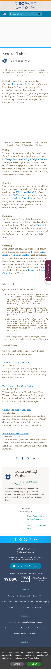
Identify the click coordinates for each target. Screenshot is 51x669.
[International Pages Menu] (4, 14)
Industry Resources (35, 622)
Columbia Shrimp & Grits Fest (16, 410)
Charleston (27, 255)
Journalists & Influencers (12, 602)
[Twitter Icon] (25, 539)
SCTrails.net (39, 628)
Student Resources (12, 628)
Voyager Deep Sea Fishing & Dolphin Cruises (26, 159)
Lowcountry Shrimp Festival (15, 362)
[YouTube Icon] (35, 539)
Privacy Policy (14, 596)
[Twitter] (28, 458)
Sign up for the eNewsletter (27, 566)
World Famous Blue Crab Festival (18, 386)
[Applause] (17, 458)
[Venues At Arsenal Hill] (39, 579)
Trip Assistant (48, 269)
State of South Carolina (32, 602)
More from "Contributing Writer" (25, 483)
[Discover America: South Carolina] (10, 579)
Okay (34, 664)
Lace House (32, 633)
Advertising (22, 622)
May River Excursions (22, 198)
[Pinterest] (34, 458)
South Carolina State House (30, 607)
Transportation (20, 633)
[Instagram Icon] (20, 539)
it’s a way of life (19, 84)
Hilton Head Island (25, 192)
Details (17, 664)
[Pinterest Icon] (30, 539)
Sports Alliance (27, 628)
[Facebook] (23, 458)
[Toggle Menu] (47, 14)
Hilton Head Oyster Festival (15, 433)
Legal (45, 602)
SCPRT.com (13, 607)
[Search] (39, 14)
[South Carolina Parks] (24, 579)
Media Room (11, 622)
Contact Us (37, 596)
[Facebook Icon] (15, 539)
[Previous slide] (6, 123)
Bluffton (17, 195)
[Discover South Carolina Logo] (25, 5)
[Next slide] (45, 123)
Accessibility (26, 596)
